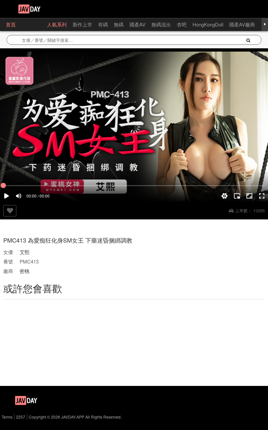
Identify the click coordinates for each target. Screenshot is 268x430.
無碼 (119, 24)
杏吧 (182, 24)
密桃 (24, 270)
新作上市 (82, 24)
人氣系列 (57, 24)
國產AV (137, 24)
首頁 (11, 24)
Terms (7, 417)
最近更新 (31, 24)
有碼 (103, 24)
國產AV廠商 (242, 24)
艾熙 (24, 251)
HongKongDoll (208, 24)
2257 (20, 417)
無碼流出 (161, 24)
